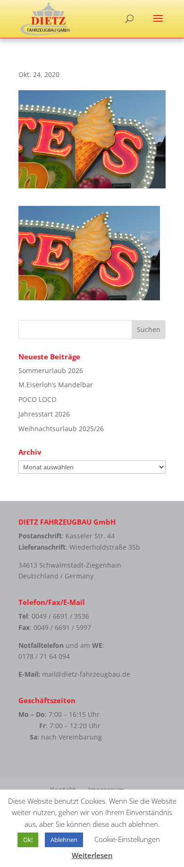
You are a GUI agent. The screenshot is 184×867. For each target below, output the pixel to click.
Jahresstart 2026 (44, 413)
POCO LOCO (37, 399)
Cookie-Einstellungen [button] (127, 839)
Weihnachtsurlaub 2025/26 (61, 428)
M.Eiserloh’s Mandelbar (55, 384)
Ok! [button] (28, 839)
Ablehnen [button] (63, 839)
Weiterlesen (92, 855)
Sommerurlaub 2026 (50, 370)
